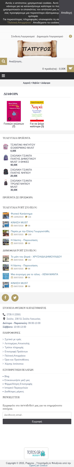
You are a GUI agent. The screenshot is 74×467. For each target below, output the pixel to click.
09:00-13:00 (21, 323)
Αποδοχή (66, 12)
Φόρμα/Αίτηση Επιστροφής (18, 384)
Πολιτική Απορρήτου (15, 355)
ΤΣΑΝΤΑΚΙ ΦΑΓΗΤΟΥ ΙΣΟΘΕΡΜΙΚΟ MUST (22, 146)
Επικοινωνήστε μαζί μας (17, 380)
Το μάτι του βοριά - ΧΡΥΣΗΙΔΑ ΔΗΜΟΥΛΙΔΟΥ (36, 256)
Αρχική (26, 83)
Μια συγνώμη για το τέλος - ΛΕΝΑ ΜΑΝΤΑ (34, 274)
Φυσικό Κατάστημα (21, 213)
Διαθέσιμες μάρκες (14, 391)
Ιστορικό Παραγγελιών (16, 387)
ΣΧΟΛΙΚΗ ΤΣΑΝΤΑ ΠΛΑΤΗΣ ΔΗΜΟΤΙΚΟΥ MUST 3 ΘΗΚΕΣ (23, 158)
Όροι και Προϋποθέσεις (17, 359)
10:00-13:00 (14, 327)
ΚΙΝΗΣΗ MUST (19, 222)
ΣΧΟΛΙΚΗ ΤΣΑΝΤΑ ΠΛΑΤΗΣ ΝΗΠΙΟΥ (21, 171)
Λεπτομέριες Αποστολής (17, 343)
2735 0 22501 (14, 314)
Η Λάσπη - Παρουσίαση (24, 240)
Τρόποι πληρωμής (14, 347)
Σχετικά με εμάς (13, 339)
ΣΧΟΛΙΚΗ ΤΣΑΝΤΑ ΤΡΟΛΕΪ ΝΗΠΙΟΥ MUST (21, 183)
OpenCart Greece (38, 465)
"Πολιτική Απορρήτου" (19, 22)
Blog (6, 376)
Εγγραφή (37, 421)
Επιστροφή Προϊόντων (16, 351)
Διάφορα (45, 83)
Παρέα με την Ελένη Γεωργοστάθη (30, 231)
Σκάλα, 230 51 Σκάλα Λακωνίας (23, 319)
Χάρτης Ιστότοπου (14, 363)
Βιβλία (36, 83)
